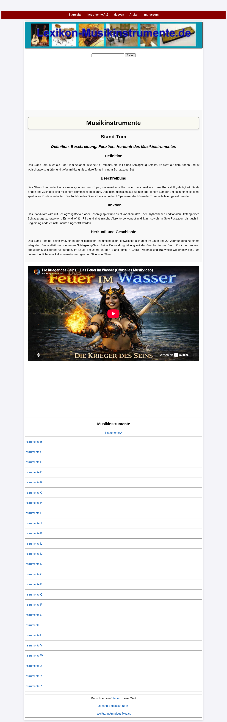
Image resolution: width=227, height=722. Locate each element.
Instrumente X (33, 665)
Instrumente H (33, 502)
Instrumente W (34, 655)
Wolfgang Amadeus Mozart (114, 713)
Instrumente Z (33, 686)
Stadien (116, 698)
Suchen (130, 55)
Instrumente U (33, 635)
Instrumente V (33, 645)
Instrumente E (33, 472)
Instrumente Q (33, 594)
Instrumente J (33, 523)
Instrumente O (33, 574)
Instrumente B (33, 441)
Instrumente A (113, 432)
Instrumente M (34, 553)
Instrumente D (33, 462)
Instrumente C (33, 452)
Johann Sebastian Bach (113, 705)
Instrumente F (33, 482)
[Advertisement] (113, 82)
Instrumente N (33, 563)
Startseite (75, 14)
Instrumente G (33, 492)
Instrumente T (33, 625)
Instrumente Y (33, 676)
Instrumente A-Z (97, 14)
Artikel (133, 14)
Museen (119, 14)
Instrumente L (33, 543)
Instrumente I (33, 513)
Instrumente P (33, 584)
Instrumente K (33, 533)
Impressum (151, 14)
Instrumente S (33, 614)
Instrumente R (33, 604)
